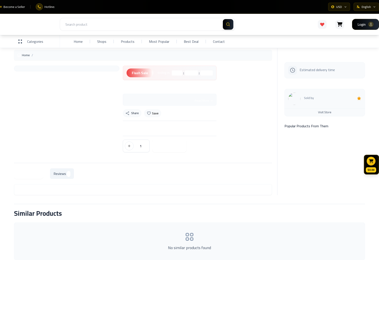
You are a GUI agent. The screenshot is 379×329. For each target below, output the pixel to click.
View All (354, 213)
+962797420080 (353, 322)
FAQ (284, 285)
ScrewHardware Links (119, 297)
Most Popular (159, 41)
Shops (101, 41)
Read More (202, 100)
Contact (219, 41)
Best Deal (191, 41)
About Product (28, 173)
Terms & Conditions (295, 294)
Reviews (60, 173)
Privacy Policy (291, 303)
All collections (202, 294)
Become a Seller (14, 7)
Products (127, 41)
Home (78, 41)
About (107, 287)
